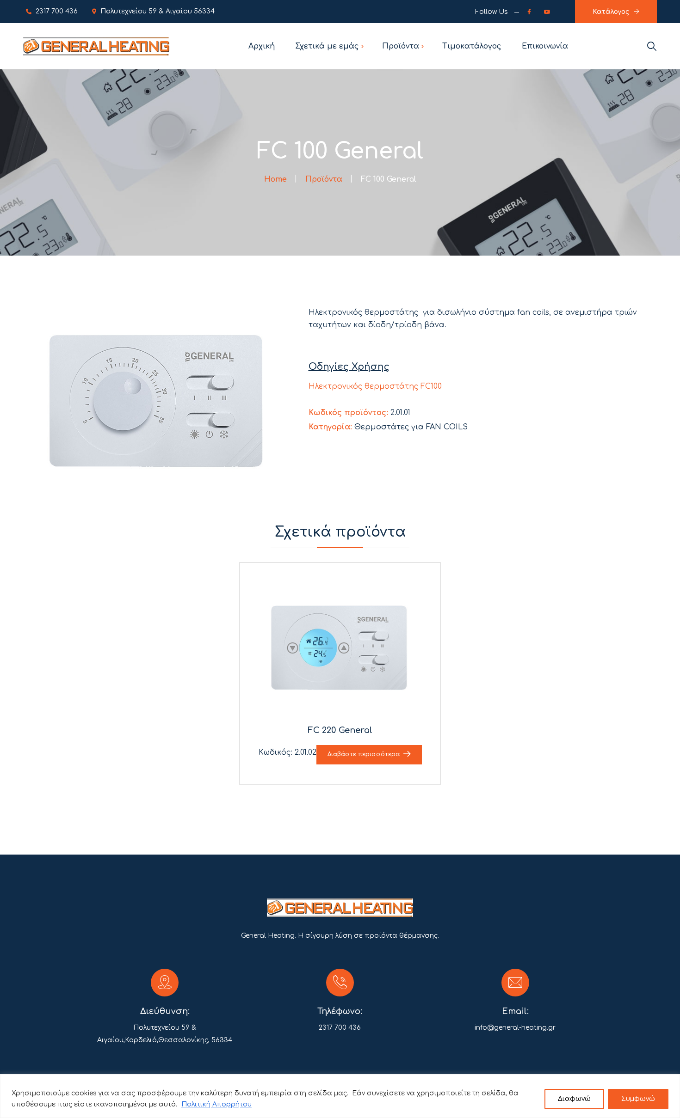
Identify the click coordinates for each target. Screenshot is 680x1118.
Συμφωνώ (638, 1098)
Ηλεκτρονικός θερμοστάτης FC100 (375, 386)
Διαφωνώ (574, 1098)
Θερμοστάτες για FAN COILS (411, 427)
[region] (340, 1096)
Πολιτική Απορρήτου (216, 1104)
